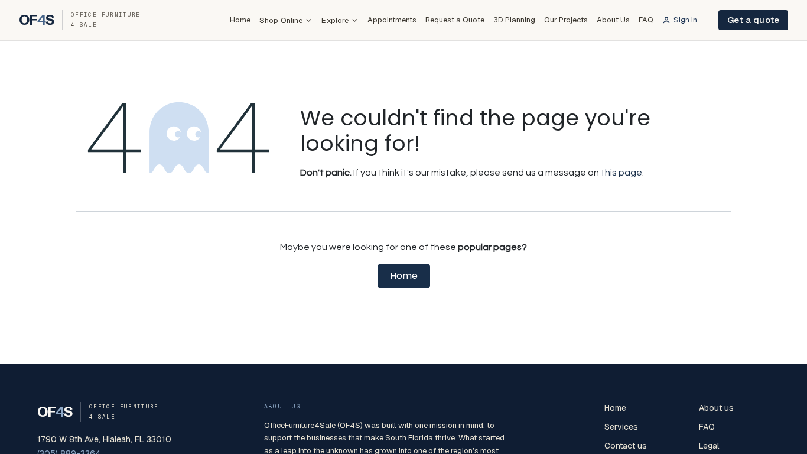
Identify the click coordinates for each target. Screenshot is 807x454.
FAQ (646, 20)
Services (621, 426)
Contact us (625, 445)
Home (240, 20)
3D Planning (514, 20)
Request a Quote (454, 20)
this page (621, 172)
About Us (613, 20)
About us (716, 408)
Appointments (391, 20)
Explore (335, 20)
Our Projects (566, 20)
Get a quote (753, 19)
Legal (709, 445)
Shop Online (280, 20)
